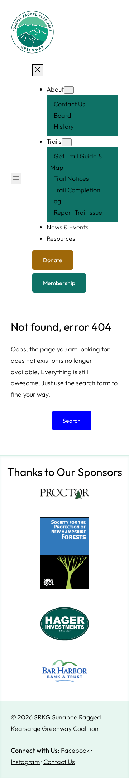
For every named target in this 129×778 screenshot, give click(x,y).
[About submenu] (69, 90)
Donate (52, 260)
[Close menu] (37, 70)
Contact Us (59, 762)
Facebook (75, 750)
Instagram (25, 762)
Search (72, 420)
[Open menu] (16, 178)
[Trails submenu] (67, 142)
